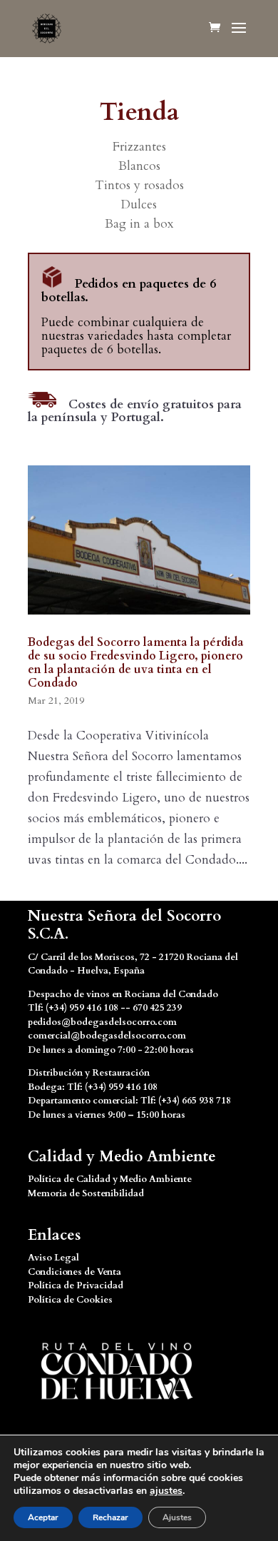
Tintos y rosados (139, 185)
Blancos (139, 166)
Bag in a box (139, 224)
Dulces (139, 204)
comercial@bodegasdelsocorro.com (107, 1035)
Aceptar (43, 1517)
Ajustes (177, 1517)
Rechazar (110, 1517)
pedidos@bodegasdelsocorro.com (102, 1022)
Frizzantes (139, 146)
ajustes (166, 1491)
